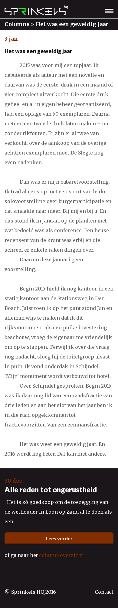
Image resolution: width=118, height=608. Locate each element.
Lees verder (59, 538)
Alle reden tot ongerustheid (51, 489)
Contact (104, 591)
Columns (17, 24)
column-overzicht (61, 555)
